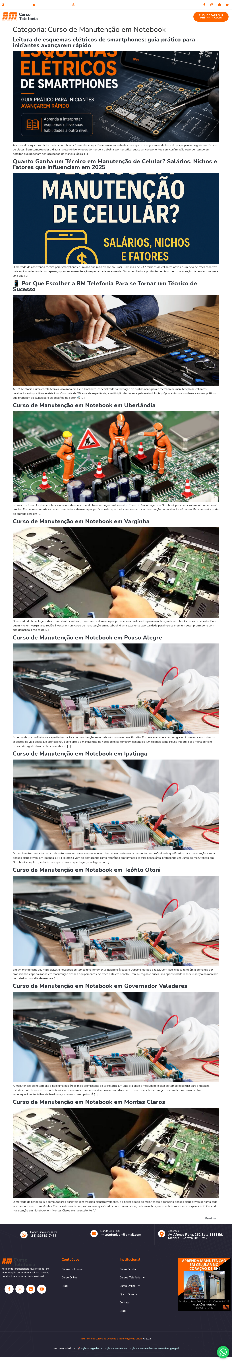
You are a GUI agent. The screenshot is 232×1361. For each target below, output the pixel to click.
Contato (164, 15)
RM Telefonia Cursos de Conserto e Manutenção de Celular (112, 1338)
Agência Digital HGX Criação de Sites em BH (104, 1348)
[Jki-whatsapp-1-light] (219, 5)
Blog (179, 15)
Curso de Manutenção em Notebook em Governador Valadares (100, 986)
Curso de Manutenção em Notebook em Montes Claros (89, 1102)
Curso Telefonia (28, 17)
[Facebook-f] (204, 5)
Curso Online (114, 15)
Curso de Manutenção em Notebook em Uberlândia (84, 405)
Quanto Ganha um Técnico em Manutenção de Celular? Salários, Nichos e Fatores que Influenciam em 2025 (115, 164)
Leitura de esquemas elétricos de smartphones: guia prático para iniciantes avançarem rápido (104, 42)
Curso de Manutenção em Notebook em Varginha (81, 521)
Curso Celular (58, 15)
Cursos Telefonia (84, 15)
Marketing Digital (170, 1348)
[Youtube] (227, 5)
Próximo (212, 1219)
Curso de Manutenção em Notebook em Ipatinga (80, 754)
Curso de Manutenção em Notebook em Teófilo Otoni (87, 870)
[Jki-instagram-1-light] (212, 5)
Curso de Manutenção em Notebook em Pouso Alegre (87, 637)
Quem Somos (143, 15)
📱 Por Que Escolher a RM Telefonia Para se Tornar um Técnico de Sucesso (105, 286)
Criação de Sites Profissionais (143, 1348)
